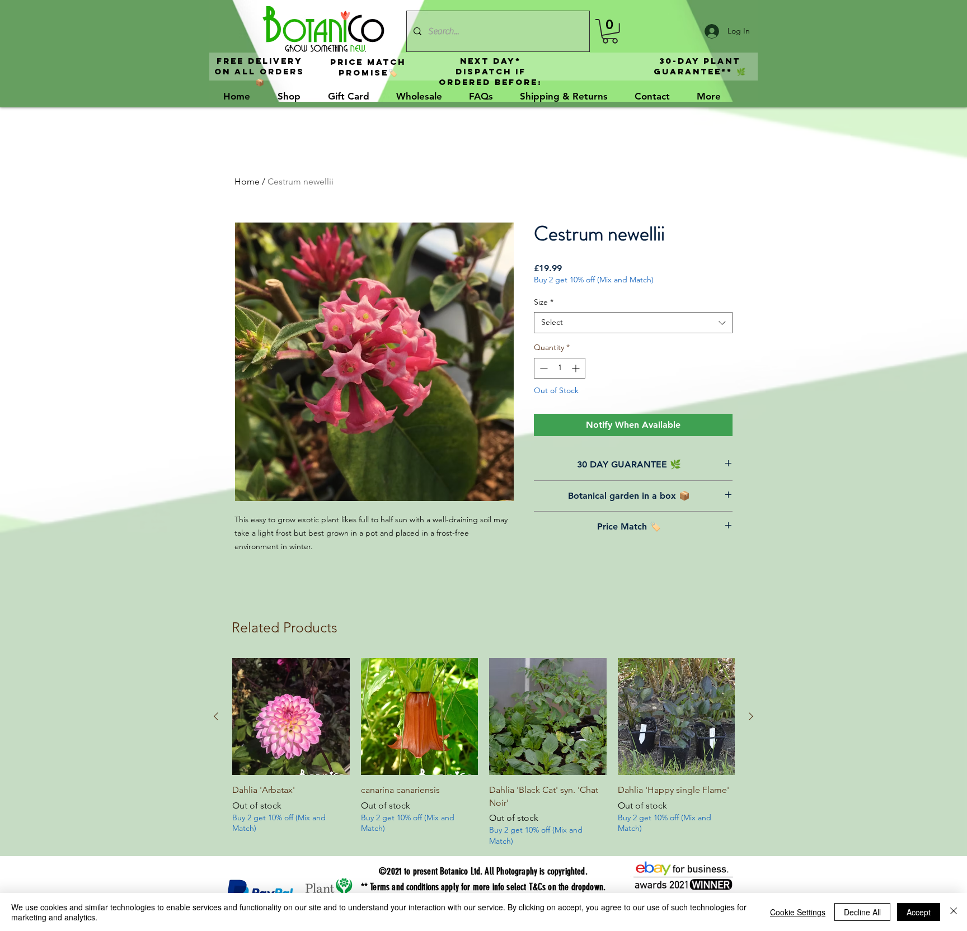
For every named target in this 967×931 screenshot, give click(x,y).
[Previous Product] (216, 716)
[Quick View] (291, 717)
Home (247, 181)
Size (543, 302)
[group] (483, 753)
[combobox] (633, 322)
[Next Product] (751, 716)
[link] (610, 31)
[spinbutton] (560, 368)
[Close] (953, 912)
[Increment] (577, 368)
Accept (919, 912)
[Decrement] (543, 368)
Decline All (862, 912)
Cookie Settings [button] (797, 912)
